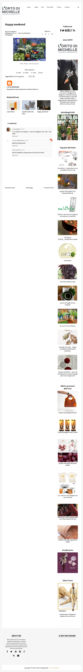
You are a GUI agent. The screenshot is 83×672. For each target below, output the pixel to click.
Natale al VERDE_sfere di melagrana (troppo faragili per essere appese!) (68, 374)
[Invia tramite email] (29, 76)
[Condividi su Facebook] (34, 76)
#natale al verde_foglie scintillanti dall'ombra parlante (67, 349)
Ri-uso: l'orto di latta (67, 326)
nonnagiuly (16, 129)
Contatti (67, 7)
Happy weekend (42, 112)
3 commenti (8, 35)
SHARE (19, 72)
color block (11, 112)
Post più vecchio (49, 188)
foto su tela (16, 150)
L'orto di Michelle (13, 87)
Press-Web (50, 7)
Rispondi (15, 136)
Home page (29, 188)
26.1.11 (22, 150)
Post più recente (10, 188)
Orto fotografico (10, 31)
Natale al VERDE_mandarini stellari (67, 238)
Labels (36, 7)
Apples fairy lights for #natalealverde (68, 192)
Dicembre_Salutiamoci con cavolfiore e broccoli (68, 169)
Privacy (59, 7)
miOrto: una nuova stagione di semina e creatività (67, 215)
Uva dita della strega (67, 282)
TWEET (26, 72)
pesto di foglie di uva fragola (67, 304)
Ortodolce (67, 261)
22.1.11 (22, 129)
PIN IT (41, 72)
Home (28, 7)
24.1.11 (26, 140)
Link (42, 7)
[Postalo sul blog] (31, 76)
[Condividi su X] (32, 76)
